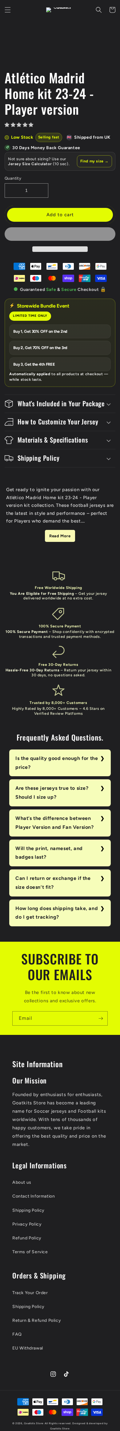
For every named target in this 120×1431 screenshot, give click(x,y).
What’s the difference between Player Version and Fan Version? (54, 822)
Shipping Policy (28, 1210)
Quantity (13, 178)
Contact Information (33, 1196)
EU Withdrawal (27, 1348)
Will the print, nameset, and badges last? (49, 852)
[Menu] (7, 10)
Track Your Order (30, 1292)
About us (21, 1182)
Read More (59, 536)
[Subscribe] (100, 1018)
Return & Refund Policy (36, 1320)
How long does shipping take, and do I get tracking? (56, 912)
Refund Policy (27, 1238)
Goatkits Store (34, 1423)
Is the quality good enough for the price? (56, 762)
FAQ (17, 1334)
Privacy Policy (27, 1224)
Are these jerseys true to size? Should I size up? (52, 792)
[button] (20, 125)
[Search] (99, 10)
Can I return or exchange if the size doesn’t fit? (53, 882)
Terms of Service (30, 1251)
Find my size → (94, 161)
